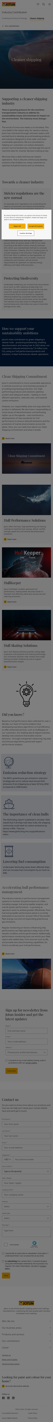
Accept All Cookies (36, 226)
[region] (26, 224)
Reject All (17, 226)
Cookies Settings (26, 233)
